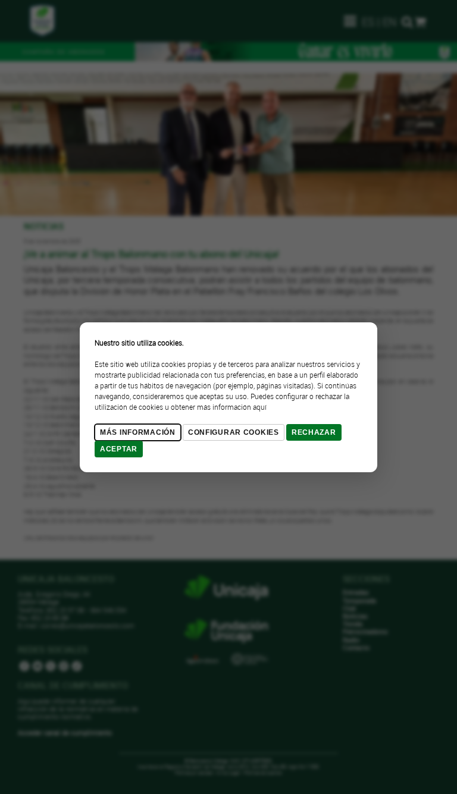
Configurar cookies (233, 432)
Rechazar (314, 432)
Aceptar (118, 449)
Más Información (138, 432)
